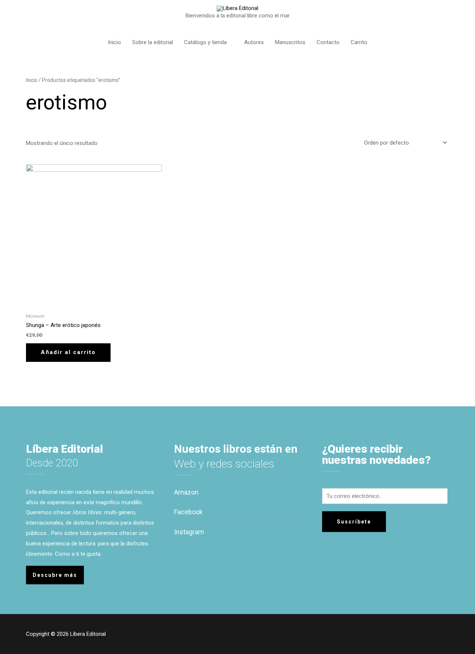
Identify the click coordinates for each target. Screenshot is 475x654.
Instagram (189, 532)
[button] (55, 575)
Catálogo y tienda (205, 42)
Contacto (328, 42)
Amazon (186, 492)
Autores (254, 42)
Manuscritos (290, 42)
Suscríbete (354, 522)
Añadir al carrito (68, 352)
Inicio (114, 42)
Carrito (359, 42)
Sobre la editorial (152, 42)
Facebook (188, 512)
